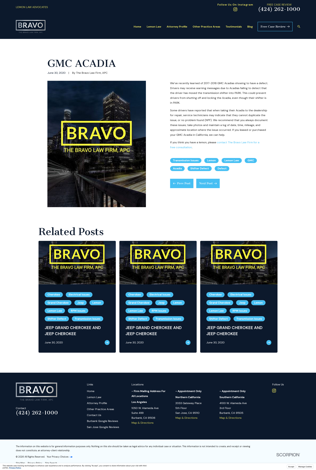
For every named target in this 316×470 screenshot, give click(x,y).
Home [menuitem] (137, 26)
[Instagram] (235, 9)
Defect (222, 168)
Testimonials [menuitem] (234, 26)
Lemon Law (231, 160)
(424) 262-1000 (279, 9)
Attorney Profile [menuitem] (177, 26)
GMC (250, 160)
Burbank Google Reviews (102, 421)
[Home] (30, 26)
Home (90, 391)
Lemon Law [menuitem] (154, 26)
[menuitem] (20, 463)
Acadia (177, 168)
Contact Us (94, 415)
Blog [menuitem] (250, 26)
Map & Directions (142, 423)
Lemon (211, 160)
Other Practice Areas (100, 409)
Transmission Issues (186, 160)
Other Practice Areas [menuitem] (206, 26)
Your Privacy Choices (58, 456)
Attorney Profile (97, 403)
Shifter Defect (199, 168)
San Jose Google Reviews (103, 427)
